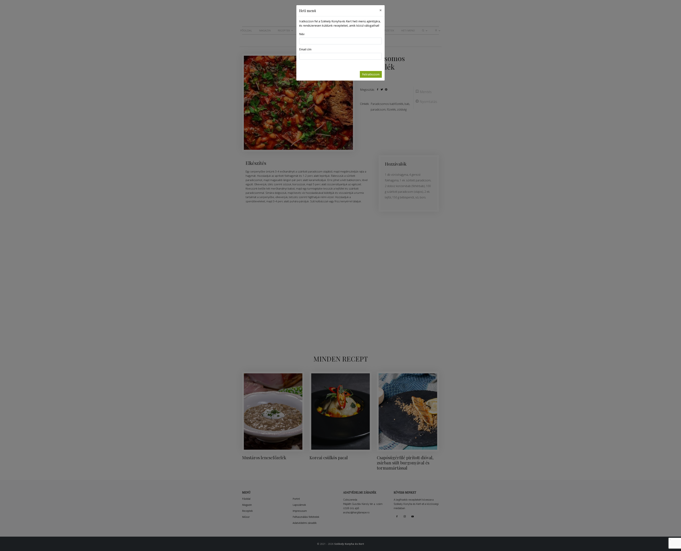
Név (301, 34)
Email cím (305, 49)
